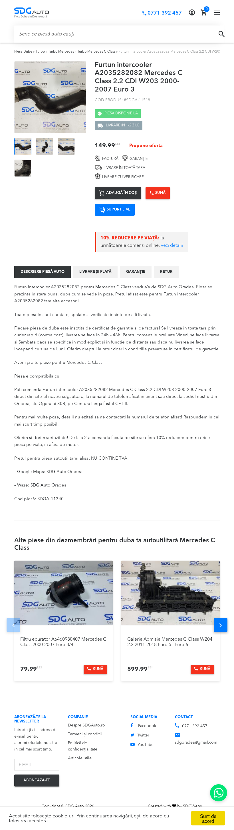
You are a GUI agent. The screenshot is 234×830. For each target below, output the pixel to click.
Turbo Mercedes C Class (96, 51)
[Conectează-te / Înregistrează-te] (192, 12)
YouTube (146, 745)
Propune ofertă (146, 146)
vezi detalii (172, 245)
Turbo (40, 51)
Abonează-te (36, 780)
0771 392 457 (194, 726)
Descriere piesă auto (42, 272)
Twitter (143, 735)
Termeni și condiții (85, 734)
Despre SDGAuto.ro (86, 725)
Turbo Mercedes (61, 51)
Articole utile (80, 758)
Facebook (147, 726)
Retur (166, 272)
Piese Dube (23, 51)
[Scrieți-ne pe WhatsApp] (218, 792)
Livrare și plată (95, 272)
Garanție (135, 272)
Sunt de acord (208, 818)
